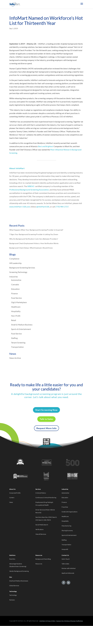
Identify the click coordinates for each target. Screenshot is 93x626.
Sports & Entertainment (21, 329)
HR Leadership (15, 263)
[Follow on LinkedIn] (68, 583)
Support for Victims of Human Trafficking (69, 621)
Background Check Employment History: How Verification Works (33, 243)
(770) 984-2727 (62, 206)
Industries (13, 276)
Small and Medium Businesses (18, 581)
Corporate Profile (14, 493)
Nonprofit (65, 549)
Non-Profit (15, 316)
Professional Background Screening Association (29, 189)
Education (15, 289)
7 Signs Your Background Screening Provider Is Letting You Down (33, 234)
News (11, 502)
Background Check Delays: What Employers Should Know (31, 248)
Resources (38, 564)
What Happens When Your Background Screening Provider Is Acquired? (36, 230)
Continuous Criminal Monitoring (45, 497)
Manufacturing (66, 526)
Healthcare (15, 307)
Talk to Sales (46, 419)
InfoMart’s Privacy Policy (47, 621)
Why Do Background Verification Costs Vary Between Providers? (33, 239)
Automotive (16, 280)
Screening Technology (18, 272)
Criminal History (40, 493)
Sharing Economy (67, 530)
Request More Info (46, 428)
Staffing (14, 338)
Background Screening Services (22, 267)
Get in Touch (66, 559)
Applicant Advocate (68, 573)
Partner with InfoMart (69, 568)
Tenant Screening (18, 342)
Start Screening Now (46, 410)
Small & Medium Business (21, 324)
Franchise (65, 507)
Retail (13, 320)
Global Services (14, 585)
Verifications (39, 529)
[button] (82, 5)
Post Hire (12, 559)
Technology (13, 595)
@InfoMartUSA (42, 206)
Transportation (17, 347)
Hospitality (15, 311)
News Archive (15, 358)
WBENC (30, 186)
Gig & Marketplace (19, 302)
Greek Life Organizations (69, 512)
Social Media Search (41, 525)
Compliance (14, 258)
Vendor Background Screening (19, 571)
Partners (12, 600)
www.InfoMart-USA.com (19, 206)
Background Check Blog (43, 559)
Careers (11, 497)
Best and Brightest (45, 146)
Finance (14, 293)
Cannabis (15, 284)
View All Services (40, 534)
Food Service (16, 298)
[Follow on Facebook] (64, 583)
